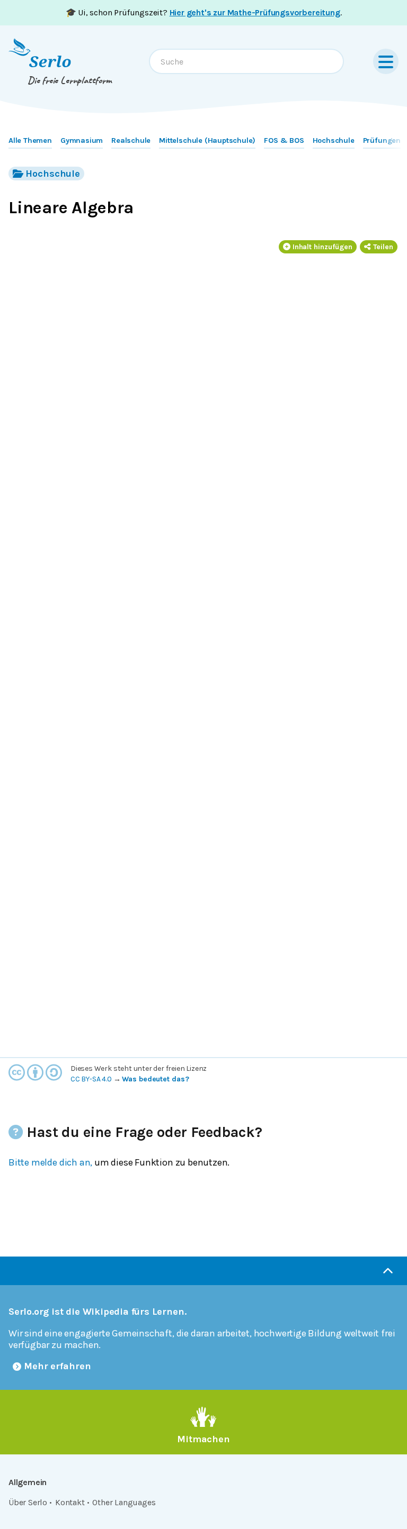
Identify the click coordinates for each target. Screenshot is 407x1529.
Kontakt (70, 1502)
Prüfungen (382, 140)
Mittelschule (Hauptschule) (207, 140)
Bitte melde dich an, (50, 1162)
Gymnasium (81, 140)
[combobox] (246, 61)
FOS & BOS (284, 140)
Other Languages (123, 1502)
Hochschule (334, 140)
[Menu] (386, 61)
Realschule (131, 140)
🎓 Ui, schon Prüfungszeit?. (204, 12)
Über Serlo (27, 1502)
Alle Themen (30, 140)
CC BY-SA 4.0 (91, 1079)
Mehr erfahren (57, 1366)
